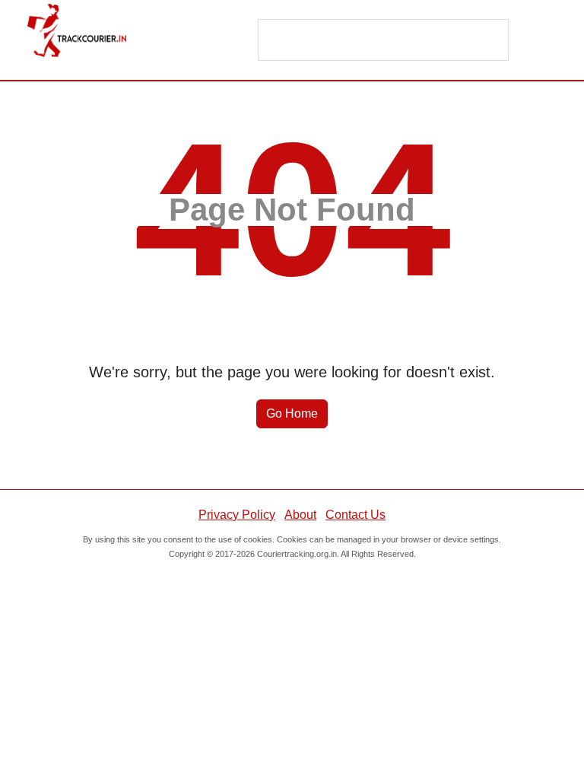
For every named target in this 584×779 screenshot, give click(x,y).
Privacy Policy (236, 514)
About (300, 514)
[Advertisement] (384, 41)
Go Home (292, 413)
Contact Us (355, 514)
